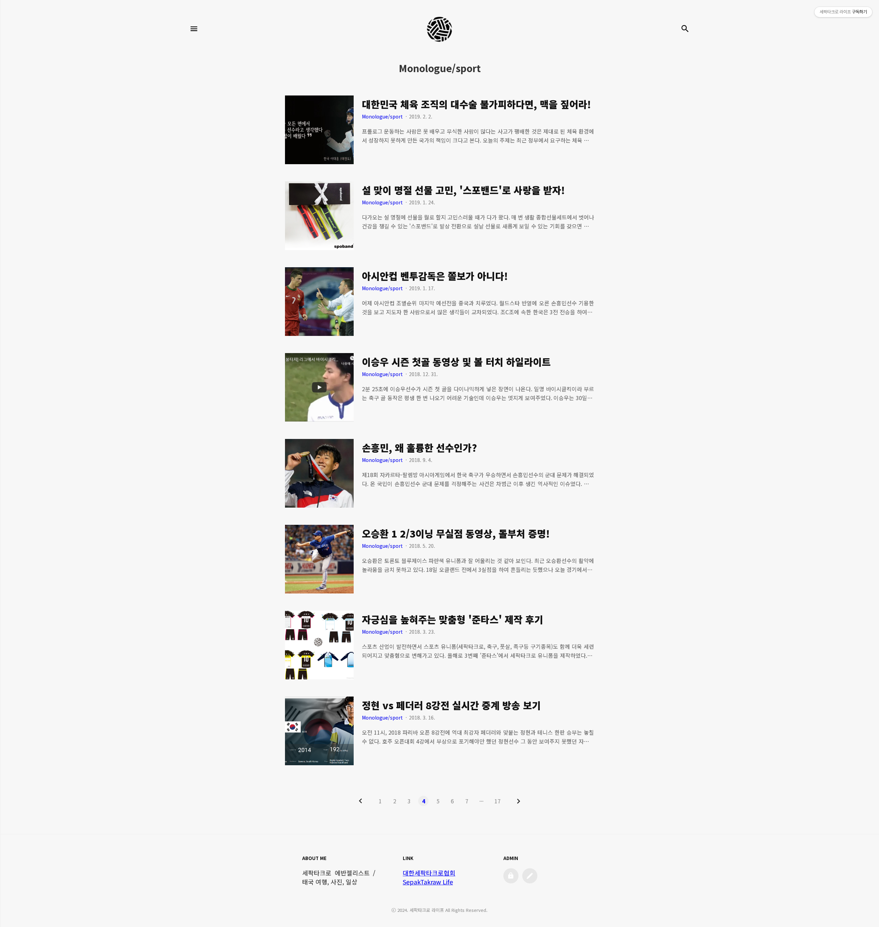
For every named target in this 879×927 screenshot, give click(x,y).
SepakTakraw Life (428, 881)
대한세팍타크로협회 (429, 872)
